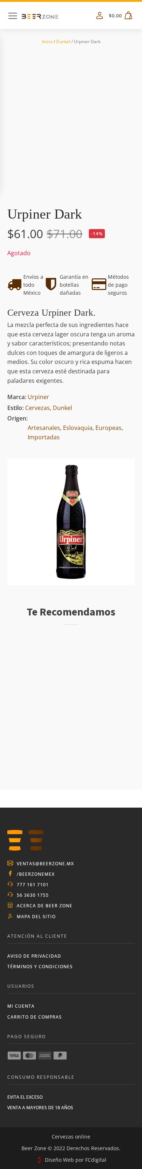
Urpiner (38, 397)
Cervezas (37, 408)
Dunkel (63, 41)
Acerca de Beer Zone (44, 906)
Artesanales (44, 428)
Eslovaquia (77, 428)
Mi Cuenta (21, 1006)
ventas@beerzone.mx (45, 864)
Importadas (44, 437)
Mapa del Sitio (36, 916)
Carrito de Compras (34, 1017)
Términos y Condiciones (40, 966)
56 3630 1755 (33, 895)
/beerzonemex (36, 874)
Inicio (47, 41)
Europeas (108, 428)
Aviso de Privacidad (34, 956)
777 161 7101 (33, 885)
